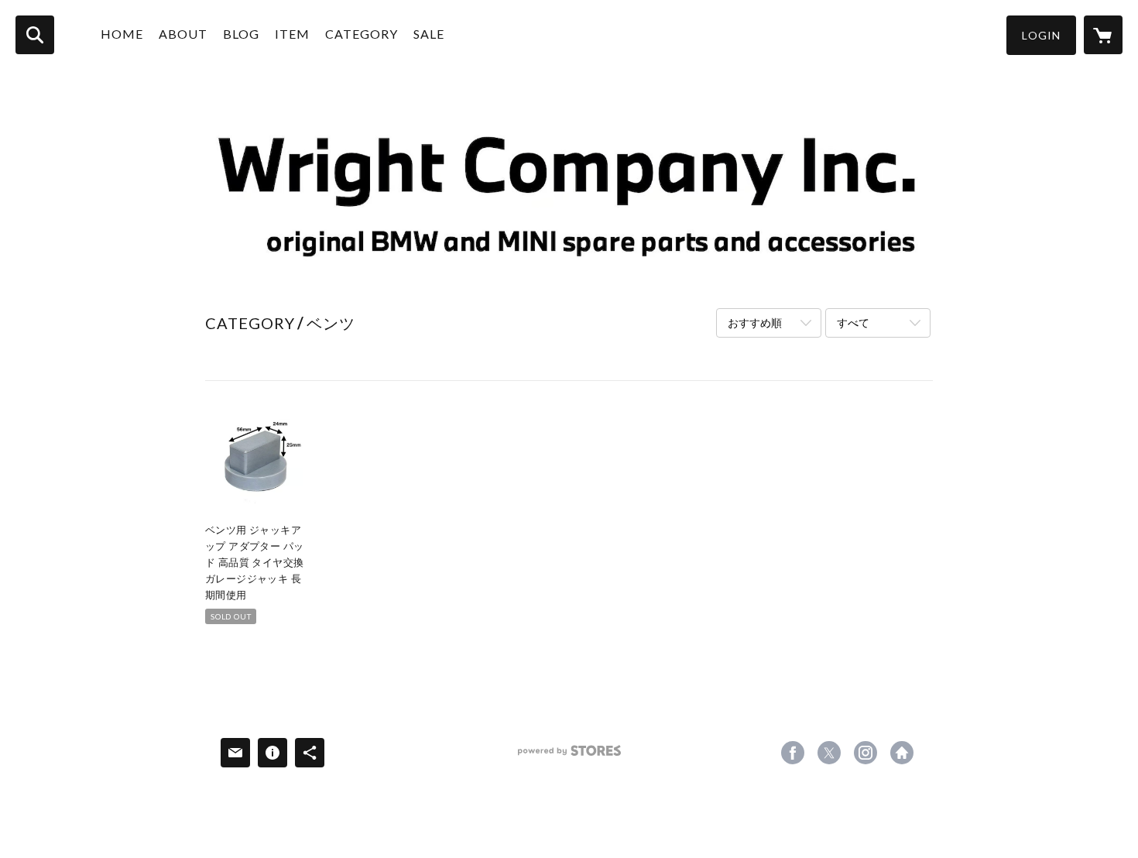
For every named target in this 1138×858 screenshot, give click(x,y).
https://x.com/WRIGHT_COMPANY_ (829, 752)
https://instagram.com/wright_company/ (865, 752)
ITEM (292, 33)
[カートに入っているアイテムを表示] (1103, 34)
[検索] (34, 34)
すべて (853, 322)
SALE (428, 33)
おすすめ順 (755, 322)
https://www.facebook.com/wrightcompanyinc (792, 752)
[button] (1041, 35)
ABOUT (183, 33)
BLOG (241, 33)
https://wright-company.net (901, 752)
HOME (122, 33)
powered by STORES (569, 756)
